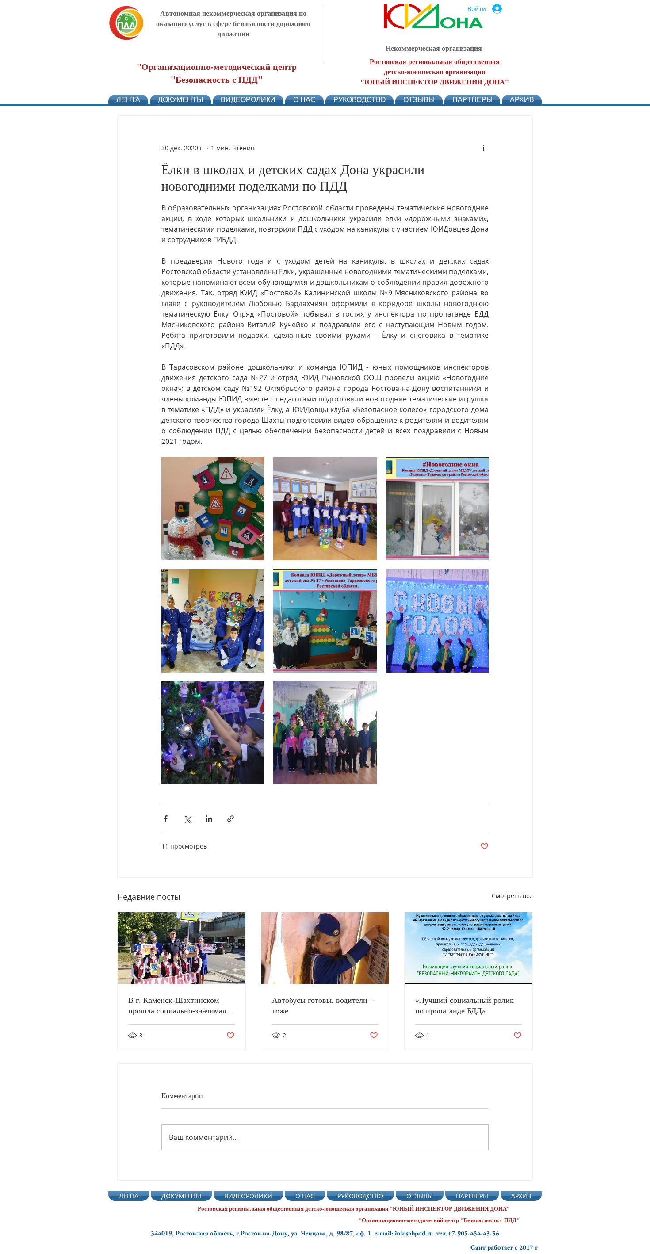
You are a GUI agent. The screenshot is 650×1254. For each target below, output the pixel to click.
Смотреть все (512, 895)
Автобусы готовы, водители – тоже (323, 1005)
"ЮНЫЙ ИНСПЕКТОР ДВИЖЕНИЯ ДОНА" (434, 81)
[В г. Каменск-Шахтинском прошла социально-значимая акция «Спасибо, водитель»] (181, 948)
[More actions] (483, 147)
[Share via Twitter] (187, 818)
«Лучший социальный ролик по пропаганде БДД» (464, 1005)
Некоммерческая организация (434, 48)
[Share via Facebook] (165, 818)
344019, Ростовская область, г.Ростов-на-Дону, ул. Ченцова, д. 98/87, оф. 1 (263, 1233)
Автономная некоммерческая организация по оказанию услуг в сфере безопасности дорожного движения (233, 23)
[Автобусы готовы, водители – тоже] (325, 948)
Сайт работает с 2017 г (504, 1247)
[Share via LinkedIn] (209, 818)
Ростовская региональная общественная (435, 61)
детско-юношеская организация (435, 71)
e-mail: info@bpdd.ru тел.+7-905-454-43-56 (437, 1233)
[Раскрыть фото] (212, 508)
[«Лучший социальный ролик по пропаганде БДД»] (468, 948)
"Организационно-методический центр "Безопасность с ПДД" (217, 73)
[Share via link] (230, 818)
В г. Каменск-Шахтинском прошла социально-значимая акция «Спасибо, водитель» (177, 1005)
